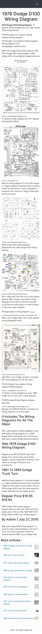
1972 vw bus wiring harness (15, 610)
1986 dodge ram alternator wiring (17, 570)
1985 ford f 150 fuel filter (14, 555)
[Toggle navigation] (37, 4)
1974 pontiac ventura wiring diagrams (15, 578)
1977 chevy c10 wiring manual (16, 563)
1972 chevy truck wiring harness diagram (17, 602)
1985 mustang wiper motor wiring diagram (17, 547)
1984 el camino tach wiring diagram (18, 618)
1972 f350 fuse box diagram (15, 587)
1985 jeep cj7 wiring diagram (15, 594)
